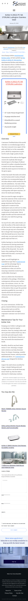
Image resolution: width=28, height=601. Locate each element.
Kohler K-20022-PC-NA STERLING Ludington (14, 82)
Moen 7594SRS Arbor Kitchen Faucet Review (14, 403)
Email (5, 503)
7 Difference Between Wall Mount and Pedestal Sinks (14, 460)
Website (3, 512)
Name (5, 495)
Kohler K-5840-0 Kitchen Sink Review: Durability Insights (14, 440)
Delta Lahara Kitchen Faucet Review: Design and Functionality (14, 420)
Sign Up (14, 561)
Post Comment (14, 530)
